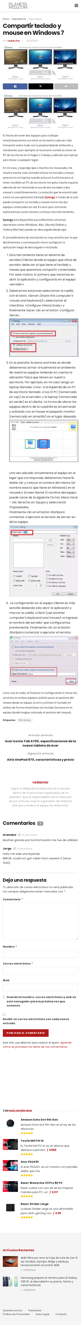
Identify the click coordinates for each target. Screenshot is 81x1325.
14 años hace (29, 835)
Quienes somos (12, 1310)
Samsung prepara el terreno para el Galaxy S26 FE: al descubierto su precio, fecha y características (49, 1281)
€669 (52, 1150)
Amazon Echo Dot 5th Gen (39, 1120)
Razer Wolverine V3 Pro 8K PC (42, 1183)
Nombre (10, 947)
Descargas (35, 19)
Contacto (61, 1314)
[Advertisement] (40, 1077)
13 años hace (24, 848)
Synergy (50, 197)
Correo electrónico (18, 963)
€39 (58, 1213)
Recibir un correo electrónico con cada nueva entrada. (36, 1021)
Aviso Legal (42, 1314)
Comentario (13, 899)
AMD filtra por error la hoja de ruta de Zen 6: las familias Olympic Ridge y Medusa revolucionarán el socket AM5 (49, 1261)
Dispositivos (19, 19)
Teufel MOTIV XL (32, 1141)
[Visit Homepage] (18, 5)
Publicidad (34, 1310)
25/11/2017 (32, 41)
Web (6, 980)
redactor (14, 41)
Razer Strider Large (35, 1204)
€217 (55, 1192)
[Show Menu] (76, 5)
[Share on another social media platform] (66, 86)
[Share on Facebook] (15, 86)
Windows (25, 720)
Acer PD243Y (30, 1162)
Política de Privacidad (16, 1314)
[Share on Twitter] (40, 86)
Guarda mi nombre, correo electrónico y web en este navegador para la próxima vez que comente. (41, 1001)
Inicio (6, 19)
